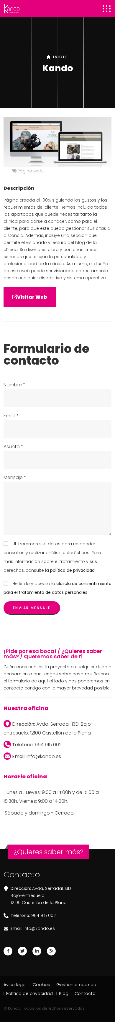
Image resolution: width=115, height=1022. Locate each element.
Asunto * (13, 446)
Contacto (85, 993)
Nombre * (14, 384)
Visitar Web (32, 297)
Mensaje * (15, 477)
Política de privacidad (29, 993)
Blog (63, 993)
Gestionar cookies (76, 985)
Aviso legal (15, 985)
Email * (11, 415)
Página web (30, 171)
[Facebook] (8, 951)
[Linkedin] (36, 951)
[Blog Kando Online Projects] (51, 951)
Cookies (41, 985)
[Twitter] (22, 951)
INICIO (60, 56)
